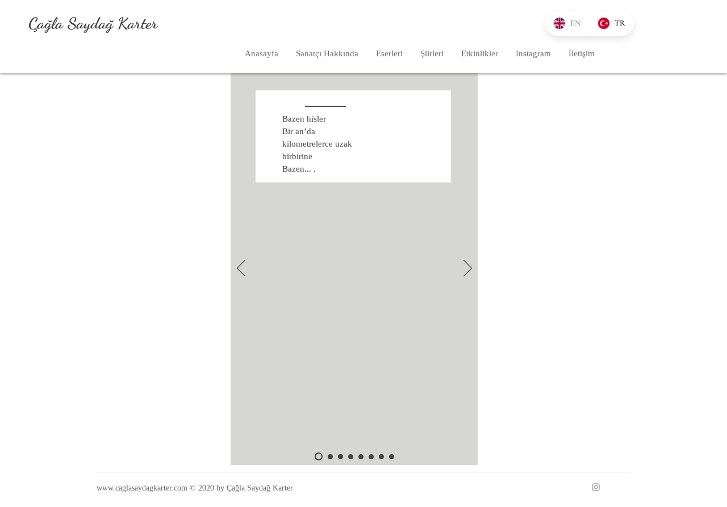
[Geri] (241, 269)
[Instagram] (596, 487)
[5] (361, 456)
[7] (381, 456)
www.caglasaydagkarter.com (142, 488)
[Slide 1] (319, 456)
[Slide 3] (340, 456)
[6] (371, 456)
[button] (389, 54)
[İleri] (467, 269)
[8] (391, 456)
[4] (350, 456)
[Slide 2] (330, 456)
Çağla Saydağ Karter (93, 23)
